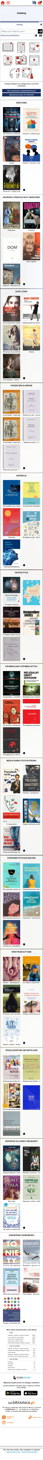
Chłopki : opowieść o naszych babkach (18, 1348)
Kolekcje (16, 35)
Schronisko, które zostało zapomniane (18, 1356)
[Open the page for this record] (12, 120)
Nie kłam (10, 1365)
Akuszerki (10, 1363)
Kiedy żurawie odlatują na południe (17, 1369)
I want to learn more (13, 1452)
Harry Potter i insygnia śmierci (16, 1339)
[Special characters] (40, 35)
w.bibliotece (11, 1409)
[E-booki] (21, 53)
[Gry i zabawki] (28, 79)
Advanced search (7, 35)
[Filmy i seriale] (35, 66)
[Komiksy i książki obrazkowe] (21, 66)
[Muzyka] (15, 79)
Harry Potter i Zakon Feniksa (15, 1341)
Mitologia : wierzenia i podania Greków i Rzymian (21, 1335)
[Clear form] (36, 35)
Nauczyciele (11, 1367)
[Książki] (8, 53)
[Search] (40, 31)
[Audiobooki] (35, 53)
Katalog (20, 24)
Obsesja (10, 1362)
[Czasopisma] (8, 66)
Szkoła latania (12, 1352)
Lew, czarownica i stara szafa (16, 1337)
